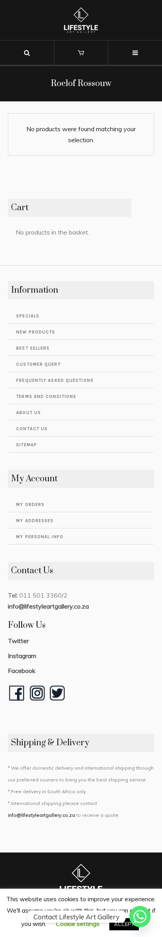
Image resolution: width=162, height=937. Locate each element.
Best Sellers (33, 348)
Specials (27, 316)
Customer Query (38, 364)
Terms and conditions (46, 396)
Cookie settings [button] (77, 924)
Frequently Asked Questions (55, 380)
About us (28, 412)
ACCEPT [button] (124, 924)
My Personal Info (39, 536)
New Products (35, 332)
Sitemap (26, 444)
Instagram (22, 656)
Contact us (32, 428)
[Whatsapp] (140, 916)
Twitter (18, 641)
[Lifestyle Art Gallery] (81, 20)
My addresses (34, 520)
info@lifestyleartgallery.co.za (48, 606)
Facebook (21, 671)
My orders (30, 504)
